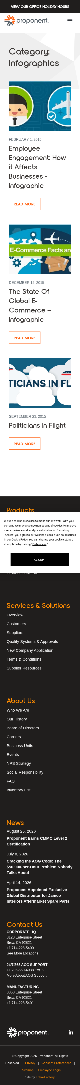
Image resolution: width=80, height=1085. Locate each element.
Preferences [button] (39, 544)
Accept (40, 559)
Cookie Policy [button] (19, 539)
